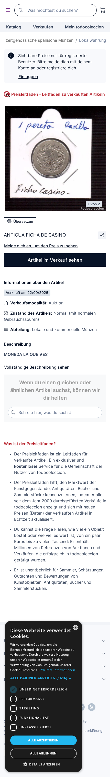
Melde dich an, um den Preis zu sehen (41, 245)
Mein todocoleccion (84, 26)
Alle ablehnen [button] (43, 753)
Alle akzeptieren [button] (43, 740)
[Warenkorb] (103, 10)
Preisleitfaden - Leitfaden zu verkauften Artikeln (58, 94)
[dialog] (43, 696)
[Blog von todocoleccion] (91, 707)
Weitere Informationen (58, 670)
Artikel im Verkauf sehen (55, 260)
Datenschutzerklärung (84, 730)
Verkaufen (43, 26)
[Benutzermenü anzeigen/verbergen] (7, 10)
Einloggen (28, 76)
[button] (43, 677)
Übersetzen (23, 221)
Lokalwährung (92, 40)
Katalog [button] (13, 26)
